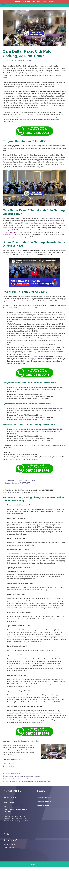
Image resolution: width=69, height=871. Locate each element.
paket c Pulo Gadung (33, 776)
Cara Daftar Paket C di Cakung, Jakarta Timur (20, 779)
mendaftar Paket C (55, 218)
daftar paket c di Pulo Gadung (15, 776)
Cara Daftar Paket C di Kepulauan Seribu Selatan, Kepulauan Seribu (28, 782)
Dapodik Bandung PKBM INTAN (17, 483)
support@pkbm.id (9, 844)
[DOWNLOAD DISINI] (55, 408)
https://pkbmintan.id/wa (15, 492)
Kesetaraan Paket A (43, 797)
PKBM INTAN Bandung (38, 356)
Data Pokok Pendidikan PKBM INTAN (20, 480)
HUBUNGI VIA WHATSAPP (46, 2)
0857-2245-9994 (9, 847)
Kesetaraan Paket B (44, 801)
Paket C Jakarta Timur (12, 773)
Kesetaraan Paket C (44, 805)
